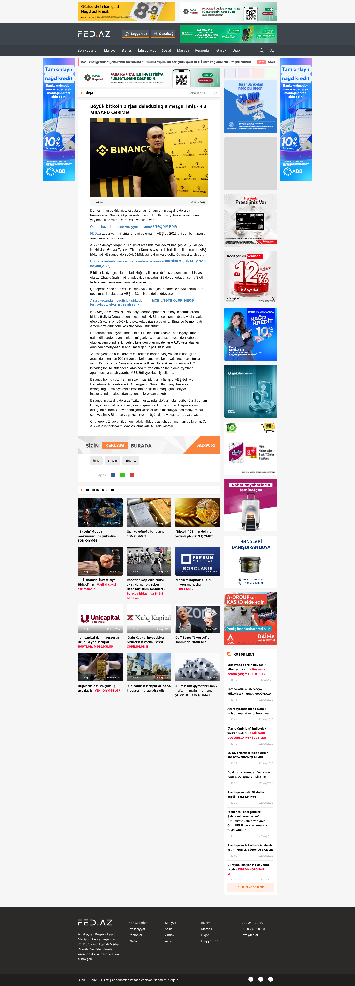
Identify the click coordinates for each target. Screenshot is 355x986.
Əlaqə (133, 941)
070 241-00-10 (252, 922)
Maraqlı (183, 50)
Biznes (127, 50)
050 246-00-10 (254, 929)
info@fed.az (250, 935)
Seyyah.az (139, 33)
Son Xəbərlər (88, 50)
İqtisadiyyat (147, 50)
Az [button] (272, 50)
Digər (237, 50)
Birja (214, 93)
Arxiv (168, 941)
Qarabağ (166, 33)
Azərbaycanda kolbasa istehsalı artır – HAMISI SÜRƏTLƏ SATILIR (247, 62)
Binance (130, 460)
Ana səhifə (197, 93)
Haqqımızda (209, 941)
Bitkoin (112, 460)
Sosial (166, 50)
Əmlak (221, 50)
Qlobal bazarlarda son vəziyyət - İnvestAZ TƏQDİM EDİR (133, 227)
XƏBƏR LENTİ (244, 654)
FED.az (95, 233)
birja (96, 460)
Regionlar (202, 50)
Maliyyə (110, 50)
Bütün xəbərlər (250, 887)
